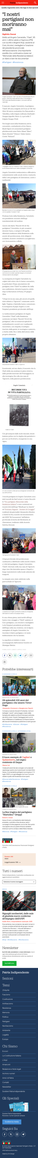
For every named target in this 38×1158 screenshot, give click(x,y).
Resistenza (18, 62)
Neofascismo (24, 940)
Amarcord (6, 1065)
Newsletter (6, 1087)
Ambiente (6, 1030)
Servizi (4, 889)
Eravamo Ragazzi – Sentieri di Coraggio (19, 509)
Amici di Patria (8, 1078)
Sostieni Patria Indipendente (13, 1091)
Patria (19, 3)
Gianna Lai (6, 765)
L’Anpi (4, 1060)
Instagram (17, 1134)
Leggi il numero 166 (11, 862)
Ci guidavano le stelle (9, 674)
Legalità (5, 1035)
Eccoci (5, 1051)
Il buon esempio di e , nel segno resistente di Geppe (17, 760)
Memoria (6, 831)
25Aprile (5, 990)
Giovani (16, 724)
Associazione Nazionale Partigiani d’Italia (19, 1146)
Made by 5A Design (8, 1154)
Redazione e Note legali (11, 1069)
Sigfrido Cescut (9, 34)
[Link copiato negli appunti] (25, 655)
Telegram (23, 1134)
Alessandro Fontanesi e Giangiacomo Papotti (17, 708)
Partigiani (7, 62)
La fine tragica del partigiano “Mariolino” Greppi (17, 813)
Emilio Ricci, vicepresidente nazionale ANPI (17, 922)
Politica (5, 1017)
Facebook (4, 1134)
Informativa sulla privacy (9, 1150)
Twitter (10, 1134)
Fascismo (6, 995)
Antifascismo (7, 724)
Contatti (5, 1082)
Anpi (4, 940)
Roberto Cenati (7, 818)
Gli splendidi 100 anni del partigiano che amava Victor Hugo (17, 703)
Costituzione (7, 999)
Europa (5, 1039)
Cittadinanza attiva (24, 731)
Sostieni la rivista (12, 1122)
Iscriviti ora (9, 963)
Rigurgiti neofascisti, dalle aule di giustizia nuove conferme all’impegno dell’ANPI (18, 916)
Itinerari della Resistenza (11, 779)
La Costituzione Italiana (11, 1056)
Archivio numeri (8, 1074)
